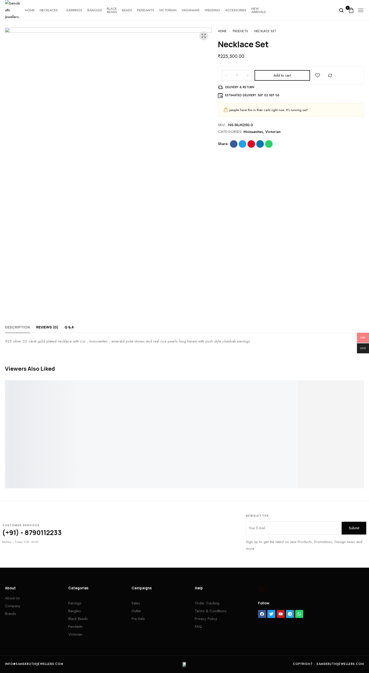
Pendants (145, 10)
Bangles (94, 10)
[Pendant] (50, 425)
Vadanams (190, 10)
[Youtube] (281, 614)
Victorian (167, 10)
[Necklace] (229, 425)
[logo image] (13, 10)
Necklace (192, 476)
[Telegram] (290, 614)
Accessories (235, 10)
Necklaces (49, 10)
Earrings (74, 10)
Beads (127, 10)
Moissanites (253, 131)
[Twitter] (271, 614)
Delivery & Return (239, 87)
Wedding (212, 10)
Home (30, 10)
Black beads (112, 10)
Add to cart (282, 75)
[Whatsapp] (299, 614)
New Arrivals (258, 10)
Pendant (12, 476)
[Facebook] (262, 614)
